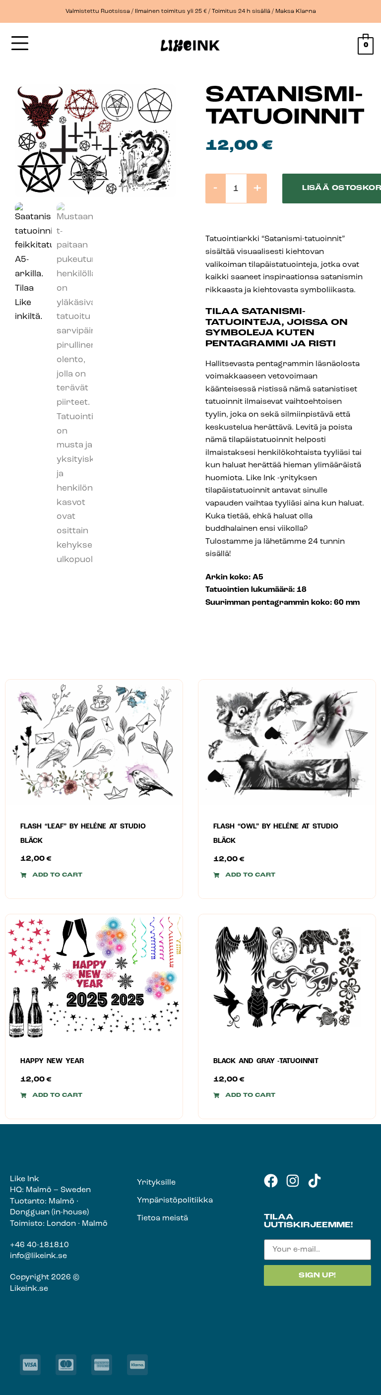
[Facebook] (271, 1181)
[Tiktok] (314, 1181)
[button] (51, 875)
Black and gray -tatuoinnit (265, 1061)
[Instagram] (293, 1181)
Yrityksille (156, 1183)
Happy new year (52, 1061)
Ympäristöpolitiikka (175, 1201)
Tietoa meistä (162, 1218)
